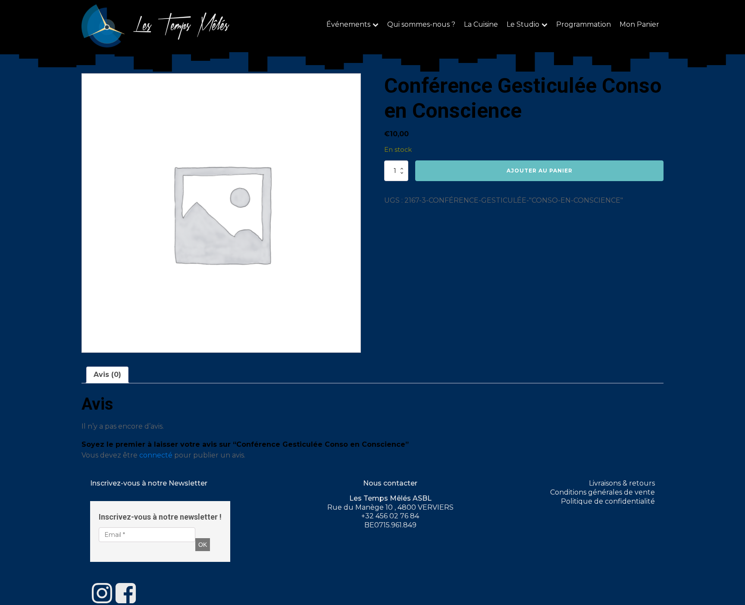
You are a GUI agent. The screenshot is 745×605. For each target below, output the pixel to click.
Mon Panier (639, 24)
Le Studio (523, 24)
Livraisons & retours (622, 483)
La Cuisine (481, 24)
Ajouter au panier (540, 170)
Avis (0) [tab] (107, 374)
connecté (155, 455)
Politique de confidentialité (608, 501)
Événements (348, 24)
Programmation (583, 24)
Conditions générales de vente (602, 492)
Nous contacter (390, 483)
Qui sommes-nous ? (421, 24)
